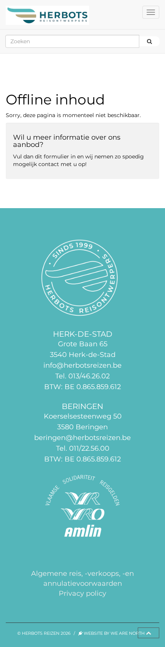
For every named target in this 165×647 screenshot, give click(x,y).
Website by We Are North (113, 633)
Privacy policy (82, 593)
